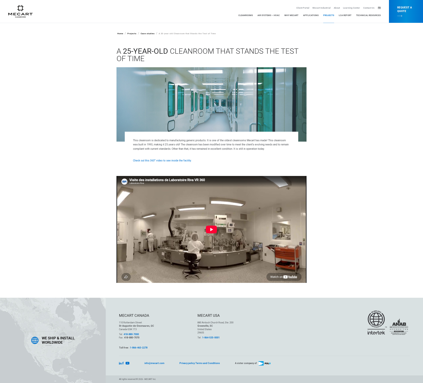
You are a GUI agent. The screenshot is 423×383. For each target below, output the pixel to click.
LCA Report (345, 15)
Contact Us (368, 8)
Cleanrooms (245, 15)
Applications (311, 15)
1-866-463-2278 (138, 347)
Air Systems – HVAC (268, 15)
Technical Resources (368, 15)
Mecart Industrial (321, 8)
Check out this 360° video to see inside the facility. (162, 160)
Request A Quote (404, 9)
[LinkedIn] (120, 363)
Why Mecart (291, 15)
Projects (328, 15)
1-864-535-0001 (211, 337)
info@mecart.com (154, 363)
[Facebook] (124, 363)
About (337, 8)
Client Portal (302, 8)
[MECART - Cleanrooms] (20, 11)
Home (120, 34)
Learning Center (351, 8)
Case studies (148, 34)
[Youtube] (127, 363)
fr (379, 7)
